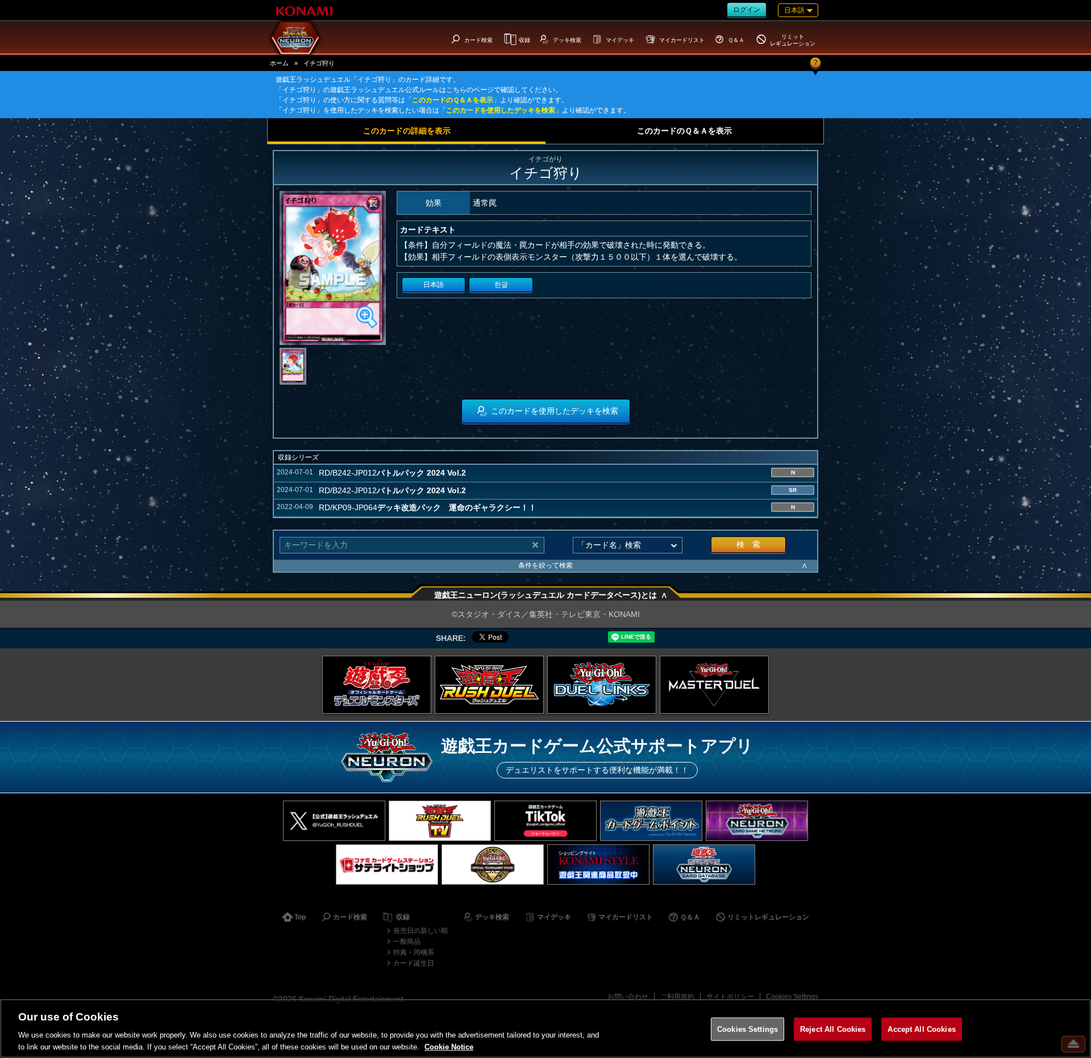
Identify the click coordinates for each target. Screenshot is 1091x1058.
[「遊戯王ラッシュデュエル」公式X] (334, 821)
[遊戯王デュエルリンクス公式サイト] (601, 685)
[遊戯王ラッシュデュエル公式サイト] (489, 685)
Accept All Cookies (921, 1029)
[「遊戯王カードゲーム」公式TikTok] (545, 821)
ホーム (279, 63)
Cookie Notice (448, 1046)
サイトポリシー (730, 997)
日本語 (433, 285)
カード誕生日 (413, 963)
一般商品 (406, 941)
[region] (545, 1028)
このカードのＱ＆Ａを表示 (452, 100)
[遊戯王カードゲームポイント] (651, 821)
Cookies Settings (792, 996)
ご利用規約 (677, 997)
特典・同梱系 (413, 952)
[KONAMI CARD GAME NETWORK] (757, 821)
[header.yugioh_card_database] (295, 37)
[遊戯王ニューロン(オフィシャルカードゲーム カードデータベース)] (704, 864)
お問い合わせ (627, 997)
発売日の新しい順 (420, 931)
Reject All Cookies (832, 1029)
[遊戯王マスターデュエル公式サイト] (714, 685)
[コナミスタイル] (598, 864)
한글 (501, 285)
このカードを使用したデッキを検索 (500, 110)
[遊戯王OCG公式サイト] (376, 685)
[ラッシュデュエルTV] (440, 821)
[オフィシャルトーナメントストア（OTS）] (493, 864)
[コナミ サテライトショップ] (387, 864)
